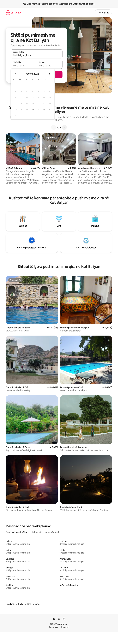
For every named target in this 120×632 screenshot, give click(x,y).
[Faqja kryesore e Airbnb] (13, 12)
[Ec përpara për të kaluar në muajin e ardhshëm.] (49, 74)
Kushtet (65, 627)
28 (38, 109)
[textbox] (23, 65)
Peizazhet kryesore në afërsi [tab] (45, 532)
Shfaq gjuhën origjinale (84, 3)
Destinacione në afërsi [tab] (16, 532)
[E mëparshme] (53, 127)
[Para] (64, 127)
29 (44, 109)
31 (15, 115)
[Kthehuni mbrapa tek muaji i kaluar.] (16, 74)
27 (32, 109)
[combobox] (36, 55)
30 (50, 109)
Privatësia (53, 627)
